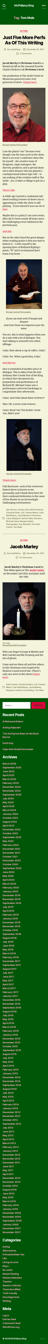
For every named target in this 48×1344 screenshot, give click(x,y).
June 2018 (8, 945)
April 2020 (8, 879)
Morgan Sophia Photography (15, 145)
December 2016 (11, 1000)
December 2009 (12, 1213)
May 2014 (8, 1096)
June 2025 (8, 771)
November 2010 (11, 1182)
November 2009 (12, 1216)
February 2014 (11, 1104)
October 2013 (10, 1120)
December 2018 (11, 922)
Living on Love (10, 1262)
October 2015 (10, 1046)
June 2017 (8, 976)
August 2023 (10, 821)
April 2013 (8, 1139)
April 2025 (8, 775)
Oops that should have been (18, 749)
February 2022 (11, 845)
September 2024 (12, 794)
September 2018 (12, 934)
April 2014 (8, 1100)
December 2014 (11, 1077)
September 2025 (12, 767)
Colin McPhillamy (20, 687)
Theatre (7, 1281)
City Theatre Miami (29, 512)
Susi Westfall (24, 524)
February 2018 (11, 957)
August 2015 (10, 1054)
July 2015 (8, 1058)
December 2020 (12, 860)
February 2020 (11, 887)
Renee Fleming (11, 1273)
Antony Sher (23, 509)
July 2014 (8, 1092)
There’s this (9, 190)
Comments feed (11, 1323)
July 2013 (8, 1127)
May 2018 (8, 949)
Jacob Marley (24, 546)
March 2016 (9, 1027)
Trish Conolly (10, 1293)
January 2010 (10, 1209)
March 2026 (9, 763)
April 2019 (8, 910)
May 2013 (8, 1135)
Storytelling (28, 690)
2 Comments (25, 53)
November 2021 (11, 852)
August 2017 (10, 969)
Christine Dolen (13, 512)
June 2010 (8, 1193)
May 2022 (8, 841)
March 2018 (9, 953)
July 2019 (8, 907)
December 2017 (11, 961)
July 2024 (8, 798)
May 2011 (8, 1170)
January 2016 (10, 1034)
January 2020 (10, 891)
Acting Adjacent (11, 727)
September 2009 (12, 1220)
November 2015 (11, 1042)
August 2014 (10, 1089)
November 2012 (11, 1158)
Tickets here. (30, 82)
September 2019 (12, 903)
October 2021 (10, 856)
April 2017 (8, 984)
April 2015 (8, 1065)
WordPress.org (11, 1327)
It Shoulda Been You (13, 1254)
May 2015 (8, 1062)
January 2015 (10, 1073)
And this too (9, 362)
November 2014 (11, 1081)
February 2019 (11, 914)
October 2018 (10, 930)
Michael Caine (12, 521)
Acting (24, 31)
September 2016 (12, 1007)
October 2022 (10, 833)
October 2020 (10, 864)
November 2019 (11, 899)
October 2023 (10, 818)
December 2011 (11, 1162)
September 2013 (12, 1123)
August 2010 (10, 1189)
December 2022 (11, 829)
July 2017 (8, 972)
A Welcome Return (13, 721)
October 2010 (10, 1185)
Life (5, 1258)
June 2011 (8, 1166)
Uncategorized (11, 1297)
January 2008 (10, 1224)
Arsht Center (36, 570)
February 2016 (11, 1031)
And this (7, 231)
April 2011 (8, 1174)
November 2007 (12, 1232)
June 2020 (9, 872)
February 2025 (11, 783)
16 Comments (25, 557)
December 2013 (11, 1112)
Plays (6, 1266)
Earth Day (8, 743)
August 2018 (10, 938)
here (5, 209)
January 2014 (10, 1108)
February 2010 (11, 1205)
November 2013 (11, 1116)
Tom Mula (17, 527)
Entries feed (9, 1319)
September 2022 (12, 837)
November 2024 (12, 790)
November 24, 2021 (35, 553)
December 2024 (12, 787)
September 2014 (12, 1085)
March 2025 (9, 779)
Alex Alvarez (11, 509)
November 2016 (11, 1003)
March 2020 (9, 883)
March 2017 (9, 988)
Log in (6, 1315)
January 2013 (10, 1151)
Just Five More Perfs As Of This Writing (24, 40)
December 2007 (12, 1228)
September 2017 (12, 965)
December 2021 (11, 849)
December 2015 (11, 1038)
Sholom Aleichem (12, 1277)
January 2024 (10, 814)
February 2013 (11, 1147)
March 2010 (9, 1201)
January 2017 (10, 996)
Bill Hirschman (36, 509)
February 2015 (11, 1069)
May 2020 (8, 876)
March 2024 (9, 810)
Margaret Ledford (20, 518)
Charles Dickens (25, 684)
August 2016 (10, 1011)
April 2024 (8, 806)
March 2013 (9, 1143)
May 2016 (8, 1019)
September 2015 (12, 1050)
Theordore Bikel (11, 1289)
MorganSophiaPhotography (14, 645)
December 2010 (11, 1178)
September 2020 (12, 868)
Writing (7, 1301)
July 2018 (8, 941)
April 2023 (8, 825)
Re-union (8, 1270)
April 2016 (8, 1023)
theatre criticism (12, 1285)
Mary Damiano (35, 518)
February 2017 (11, 992)
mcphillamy (15, 49)
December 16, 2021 (35, 49)
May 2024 (8, 802)
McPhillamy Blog (24, 5)
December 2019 (11, 895)
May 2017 (8, 980)
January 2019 (10, 918)
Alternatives (9, 1250)
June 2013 (8, 1131)
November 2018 (11, 926)
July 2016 (8, 1015)
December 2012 (11, 1154)
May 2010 (8, 1197)
